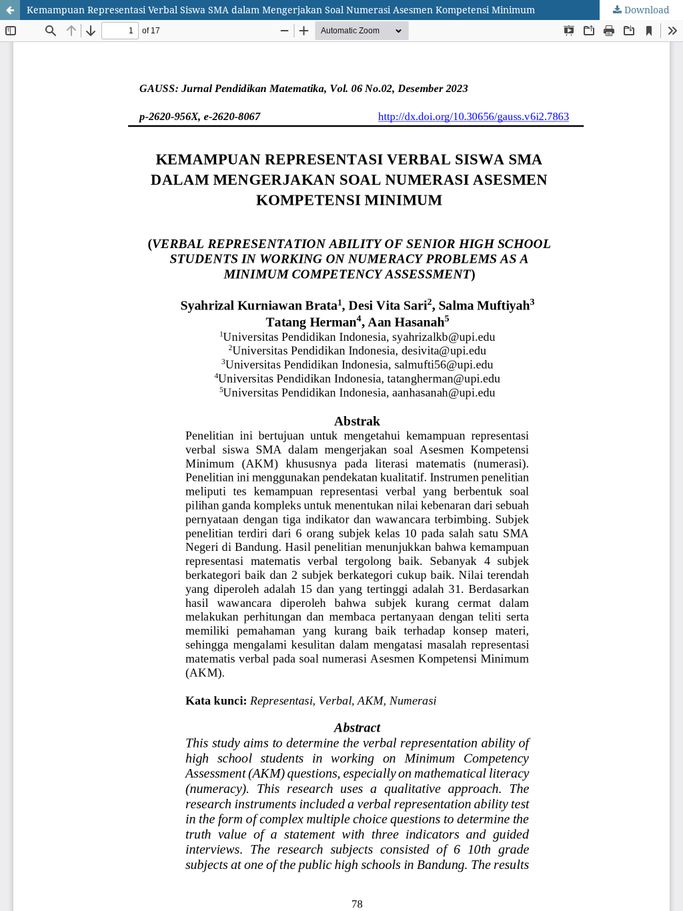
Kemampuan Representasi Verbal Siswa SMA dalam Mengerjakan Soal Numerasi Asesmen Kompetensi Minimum (281, 9)
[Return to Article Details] (10, 10)
